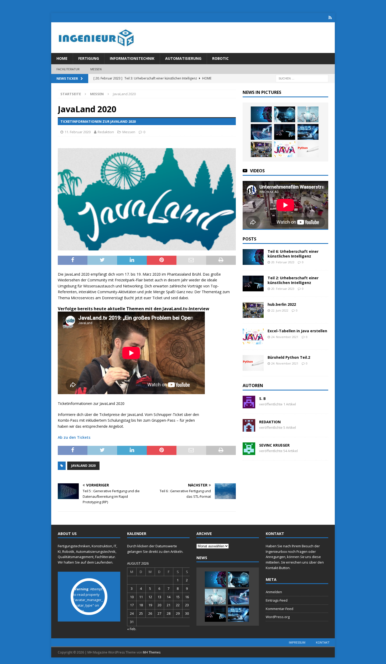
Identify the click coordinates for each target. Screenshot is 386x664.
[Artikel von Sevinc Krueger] (249, 451)
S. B (262, 398)
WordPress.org (278, 616)
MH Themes (151, 652)
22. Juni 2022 (279, 310)
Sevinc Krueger (274, 445)
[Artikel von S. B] (249, 405)
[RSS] (330, 17)
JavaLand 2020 (83, 465)
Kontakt (323, 642)
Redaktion (106, 132)
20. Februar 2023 (282, 262)
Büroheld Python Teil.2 (289, 357)
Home (61, 58)
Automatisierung (183, 58)
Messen (96, 69)
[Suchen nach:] (302, 78)
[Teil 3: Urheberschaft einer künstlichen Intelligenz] (261, 132)
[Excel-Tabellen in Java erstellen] (284, 149)
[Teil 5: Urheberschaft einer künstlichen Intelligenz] (284, 114)
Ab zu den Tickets (74, 437)
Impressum (297, 642)
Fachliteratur (68, 69)
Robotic (220, 58)
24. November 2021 (284, 337)
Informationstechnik (132, 58)
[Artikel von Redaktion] (249, 428)
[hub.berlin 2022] (261, 149)
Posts (249, 239)
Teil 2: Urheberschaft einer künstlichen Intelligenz (293, 280)
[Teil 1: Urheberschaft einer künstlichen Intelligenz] (308, 132)
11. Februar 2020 (78, 132)
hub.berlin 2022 (282, 304)
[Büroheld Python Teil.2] (308, 149)
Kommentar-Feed (279, 608)
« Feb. (131, 628)
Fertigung (88, 58)
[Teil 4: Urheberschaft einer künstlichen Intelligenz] (308, 114)
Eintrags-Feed (277, 600)
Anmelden (274, 592)
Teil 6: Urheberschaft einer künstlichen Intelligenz (293, 254)
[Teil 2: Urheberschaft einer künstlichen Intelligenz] (284, 132)
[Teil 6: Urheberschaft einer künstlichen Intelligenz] (261, 114)
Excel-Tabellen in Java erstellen (297, 330)
